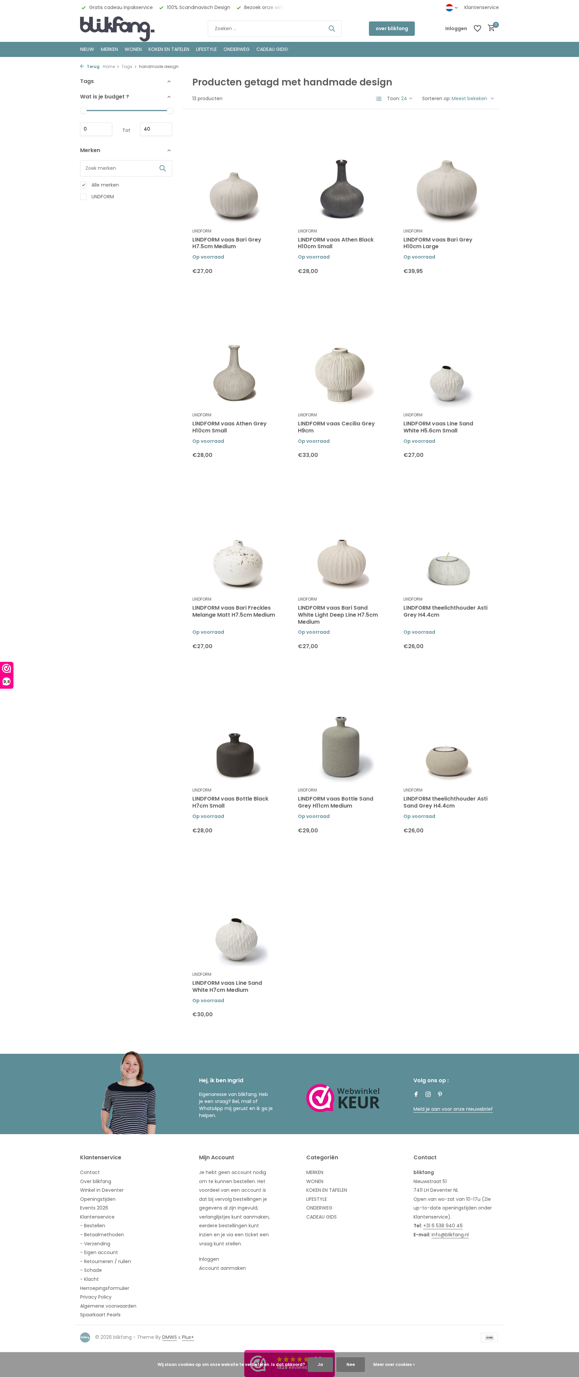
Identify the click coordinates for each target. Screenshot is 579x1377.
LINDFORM (102, 196)
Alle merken (104, 184)
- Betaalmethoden (102, 1234)
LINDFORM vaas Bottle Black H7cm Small (230, 803)
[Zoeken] (332, 28)
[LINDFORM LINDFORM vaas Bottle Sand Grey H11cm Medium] (340, 731)
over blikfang (392, 28)
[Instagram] (428, 1095)
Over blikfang (95, 1181)
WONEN (133, 49)
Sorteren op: (436, 98)
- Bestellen (92, 1225)
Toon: (393, 98)
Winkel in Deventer (102, 1190)
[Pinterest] (440, 1095)
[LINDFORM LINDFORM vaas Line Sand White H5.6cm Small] (446, 355)
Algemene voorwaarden (108, 1306)
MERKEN (109, 49)
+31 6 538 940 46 (443, 1225)
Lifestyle (206, 49)
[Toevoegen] (266, 276)
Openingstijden (98, 1199)
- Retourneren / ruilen (105, 1261)
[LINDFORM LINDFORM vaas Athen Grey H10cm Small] (235, 355)
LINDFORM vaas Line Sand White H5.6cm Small (438, 427)
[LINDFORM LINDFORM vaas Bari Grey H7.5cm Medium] (235, 171)
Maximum (156, 129)
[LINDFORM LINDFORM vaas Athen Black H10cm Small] (340, 171)
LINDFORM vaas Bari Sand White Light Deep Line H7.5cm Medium (338, 615)
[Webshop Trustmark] (343, 1098)
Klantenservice (481, 7)
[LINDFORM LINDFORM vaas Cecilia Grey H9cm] (340, 355)
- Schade (91, 1270)
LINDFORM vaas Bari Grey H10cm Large (437, 243)
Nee (350, 1364)
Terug (93, 66)
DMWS (169, 1337)
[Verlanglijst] (477, 28)
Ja (320, 1364)
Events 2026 (94, 1207)
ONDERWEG (236, 49)
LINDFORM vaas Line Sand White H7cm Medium (227, 987)
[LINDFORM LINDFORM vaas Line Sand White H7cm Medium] (235, 915)
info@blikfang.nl (450, 1234)
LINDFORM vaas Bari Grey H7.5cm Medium (226, 243)
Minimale (96, 129)
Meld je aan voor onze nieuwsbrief (453, 1109)
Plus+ (188, 1337)
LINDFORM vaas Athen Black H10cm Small (336, 243)
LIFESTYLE (316, 1199)
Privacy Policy (96, 1297)
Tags (127, 66)
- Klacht (89, 1279)
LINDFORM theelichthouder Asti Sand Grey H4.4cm (445, 803)
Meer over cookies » (394, 1364)
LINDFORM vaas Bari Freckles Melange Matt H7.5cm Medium (233, 612)
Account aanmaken (222, 1268)
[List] (379, 99)
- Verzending (95, 1243)
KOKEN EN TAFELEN (168, 49)
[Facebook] (416, 1095)
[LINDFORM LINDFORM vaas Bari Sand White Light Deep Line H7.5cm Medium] (340, 540)
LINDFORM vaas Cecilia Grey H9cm (336, 427)
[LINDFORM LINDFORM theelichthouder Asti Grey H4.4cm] (446, 540)
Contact (90, 1172)
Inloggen (209, 1259)
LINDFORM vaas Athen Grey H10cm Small (229, 427)
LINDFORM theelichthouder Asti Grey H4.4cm (445, 612)
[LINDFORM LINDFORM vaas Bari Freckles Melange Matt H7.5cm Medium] (235, 540)
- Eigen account (99, 1252)
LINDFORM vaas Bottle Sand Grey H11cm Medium (335, 803)
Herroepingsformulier (104, 1288)
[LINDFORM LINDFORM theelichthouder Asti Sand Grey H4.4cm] (446, 731)
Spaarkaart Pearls (100, 1314)
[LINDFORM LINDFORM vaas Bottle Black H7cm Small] (235, 731)
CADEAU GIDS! (272, 49)
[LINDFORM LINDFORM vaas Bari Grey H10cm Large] (446, 171)
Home (109, 66)
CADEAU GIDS (321, 1217)
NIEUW (87, 49)
